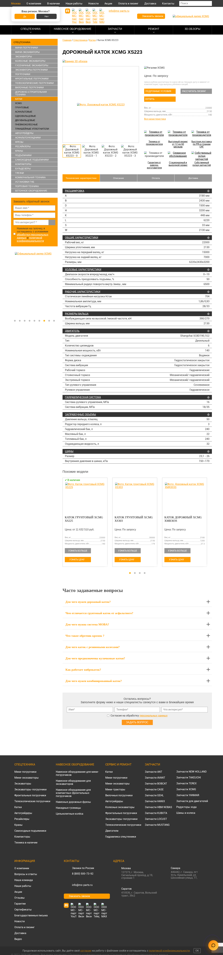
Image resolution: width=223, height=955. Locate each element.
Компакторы (23, 164)
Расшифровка (74, 190)
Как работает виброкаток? (83, 669)
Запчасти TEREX (186, 783)
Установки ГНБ (24, 182)
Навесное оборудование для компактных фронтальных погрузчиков (73, 793)
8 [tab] (49, 321)
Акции (108, 3)
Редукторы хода (186, 807)
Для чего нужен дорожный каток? (88, 601)
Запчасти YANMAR (187, 795)
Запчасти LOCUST (156, 819)
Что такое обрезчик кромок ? (84, 635)
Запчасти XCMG (186, 789)
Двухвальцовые (25, 120)
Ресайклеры (23, 146)
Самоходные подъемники (32, 159)
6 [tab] (39, 321)
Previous (12, 284)
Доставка (150, 3)
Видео (18, 939)
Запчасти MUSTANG (157, 824)
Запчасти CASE (154, 789)
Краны (19, 151)
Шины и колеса (185, 812)
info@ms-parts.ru (82, 885)
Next (56, 284)
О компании (33, 3)
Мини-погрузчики (26, 47)
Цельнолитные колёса (69, 813)
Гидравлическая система (83, 397)
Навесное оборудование (72, 29)
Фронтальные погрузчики (31, 78)
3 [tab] (24, 321)
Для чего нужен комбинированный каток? (93, 681)
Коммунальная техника (30, 177)
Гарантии (20, 903)
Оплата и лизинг (128, 3)
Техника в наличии (25, 842)
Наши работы (74, 3)
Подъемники (23, 155)
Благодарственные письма (31, 915)
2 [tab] (19, 321)
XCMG (18, 103)
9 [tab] (54, 321)
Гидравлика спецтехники (120, 836)
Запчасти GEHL (154, 795)
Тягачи (19, 173)
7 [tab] (44, 321)
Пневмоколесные (26, 124)
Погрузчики (22, 74)
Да (24, 16)
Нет (46, 16)
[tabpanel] (34, 285)
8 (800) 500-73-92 (82, 873)
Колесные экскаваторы (30, 61)
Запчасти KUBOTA (156, 813)
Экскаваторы (23, 56)
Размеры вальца (76, 313)
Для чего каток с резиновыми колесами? (92, 647)
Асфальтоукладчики (28, 137)
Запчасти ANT (153, 771)
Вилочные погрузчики (29, 87)
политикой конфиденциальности (30, 239)
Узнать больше (77, 550)
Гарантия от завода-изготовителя (154, 165)
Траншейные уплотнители (32, 128)
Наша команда (23, 880)
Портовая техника (27, 186)
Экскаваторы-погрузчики (31, 69)
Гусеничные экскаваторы (31, 65)
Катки (18, 99)
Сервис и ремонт (118, 764)
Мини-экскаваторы (27, 52)
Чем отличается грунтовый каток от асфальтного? (99, 613)
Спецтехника (31, 29)
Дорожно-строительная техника (31, 93)
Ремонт (153, 29)
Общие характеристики (81, 237)
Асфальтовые (23, 111)
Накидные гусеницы (68, 807)
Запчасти (115, 29)
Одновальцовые (25, 116)
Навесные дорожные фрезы (73, 801)
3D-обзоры (192, 29)
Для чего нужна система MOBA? (87, 624)
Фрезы (19, 142)
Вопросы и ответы (25, 874)
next (135, 104)
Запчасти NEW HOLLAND (191, 771)
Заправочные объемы (80, 414)
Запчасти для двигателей (192, 801)
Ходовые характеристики (83, 269)
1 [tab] (14, 321)
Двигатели (111, 830)
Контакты (168, 3)
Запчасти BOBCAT (156, 783)
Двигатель (72, 331)
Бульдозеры (23, 168)
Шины (69, 451)
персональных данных (153, 715)
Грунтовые (22, 107)
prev (66, 104)
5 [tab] (34, 321)
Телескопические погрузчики (34, 83)
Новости (93, 3)
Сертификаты (23, 909)
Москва (16, 3)
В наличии (53, 3)
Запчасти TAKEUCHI (188, 777)
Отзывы (19, 897)
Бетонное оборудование (31, 190)
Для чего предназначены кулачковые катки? (95, 658)
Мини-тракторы (115, 789)
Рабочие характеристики (82, 291)
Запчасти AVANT (155, 777)
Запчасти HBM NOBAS (158, 807)
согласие (85, 950)
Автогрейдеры (24, 133)
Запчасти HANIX (155, 801)
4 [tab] (29, 321)
